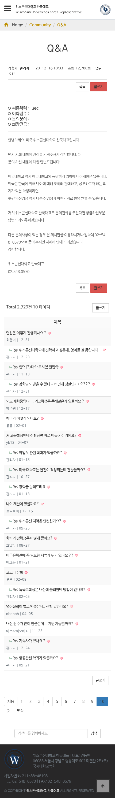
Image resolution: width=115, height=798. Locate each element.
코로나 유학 (15, 572)
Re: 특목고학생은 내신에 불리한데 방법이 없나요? (49, 590)
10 (102, 701)
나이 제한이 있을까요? (23, 504)
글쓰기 (98, 87)
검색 (94, 733)
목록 (82, 87)
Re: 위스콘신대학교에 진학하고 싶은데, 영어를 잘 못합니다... (57, 350)
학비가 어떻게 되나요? (23, 418)
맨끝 (20, 710)
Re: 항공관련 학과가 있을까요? (36, 658)
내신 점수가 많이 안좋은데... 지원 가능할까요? (40, 624)
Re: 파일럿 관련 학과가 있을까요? (38, 453)
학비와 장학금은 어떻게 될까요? (29, 538)
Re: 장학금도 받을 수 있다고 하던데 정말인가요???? (52, 384)
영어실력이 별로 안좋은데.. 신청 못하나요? (37, 607)
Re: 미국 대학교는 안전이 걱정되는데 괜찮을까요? (49, 470)
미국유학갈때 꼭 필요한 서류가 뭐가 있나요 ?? (40, 555)
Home (17, 25)
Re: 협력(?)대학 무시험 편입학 (36, 367)
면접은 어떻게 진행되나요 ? (26, 333)
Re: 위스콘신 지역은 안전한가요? (37, 521)
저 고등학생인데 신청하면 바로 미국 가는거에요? (42, 436)
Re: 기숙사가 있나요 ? (29, 641)
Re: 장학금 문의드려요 (29, 487)
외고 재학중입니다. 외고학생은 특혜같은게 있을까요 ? (45, 401)
